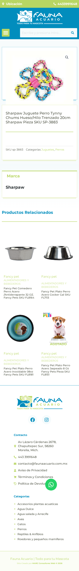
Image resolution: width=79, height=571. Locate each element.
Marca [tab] (13, 176)
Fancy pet (11, 276)
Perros (59, 149)
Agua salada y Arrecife (32, 514)
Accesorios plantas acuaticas (37, 504)
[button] (6, 33)
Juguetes (47, 149)
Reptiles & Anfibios (30, 534)
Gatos (21, 524)
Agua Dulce (25, 509)
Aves (20, 519)
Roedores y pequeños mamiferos (40, 539)
